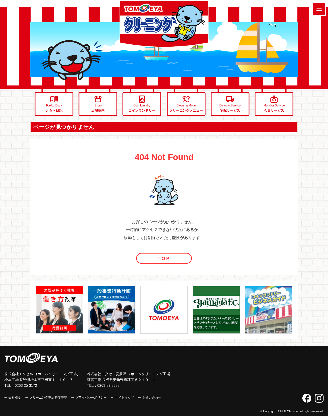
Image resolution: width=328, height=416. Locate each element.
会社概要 (14, 397)
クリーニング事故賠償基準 (48, 397)
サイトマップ (124, 397)
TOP (164, 258)
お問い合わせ (151, 397)
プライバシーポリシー (91, 397)
